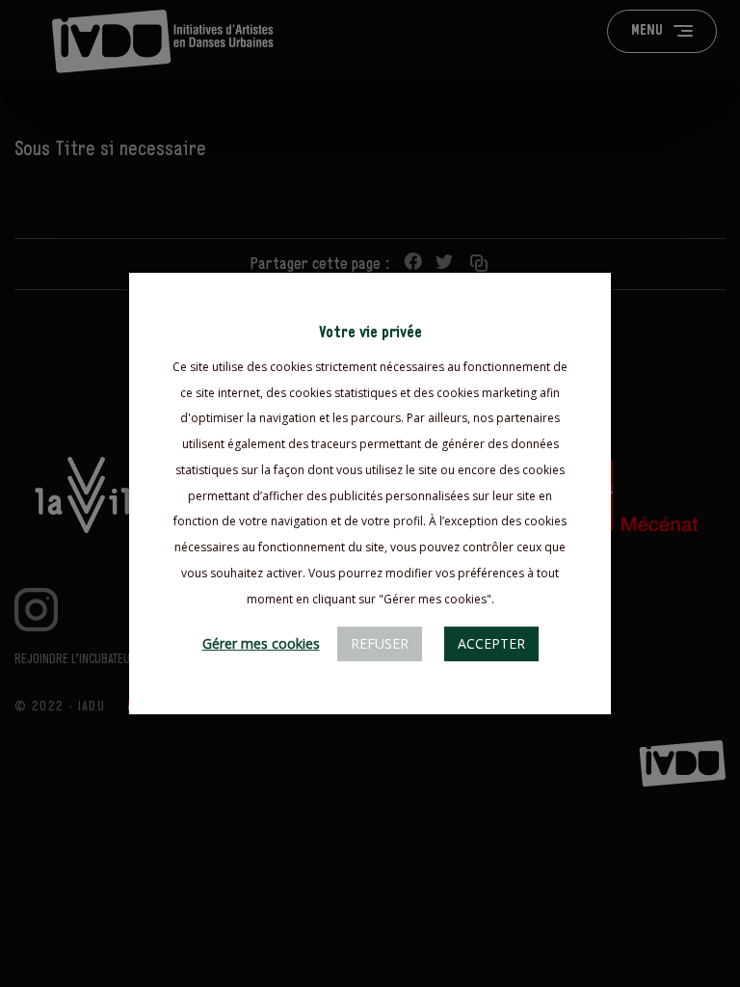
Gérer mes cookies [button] (261, 643)
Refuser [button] (380, 643)
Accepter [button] (491, 643)
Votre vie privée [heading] (370, 332)
